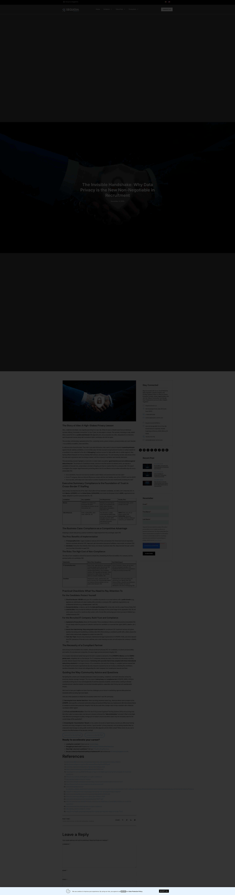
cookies (123, 891)
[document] (117, 447)
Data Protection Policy (135, 891)
